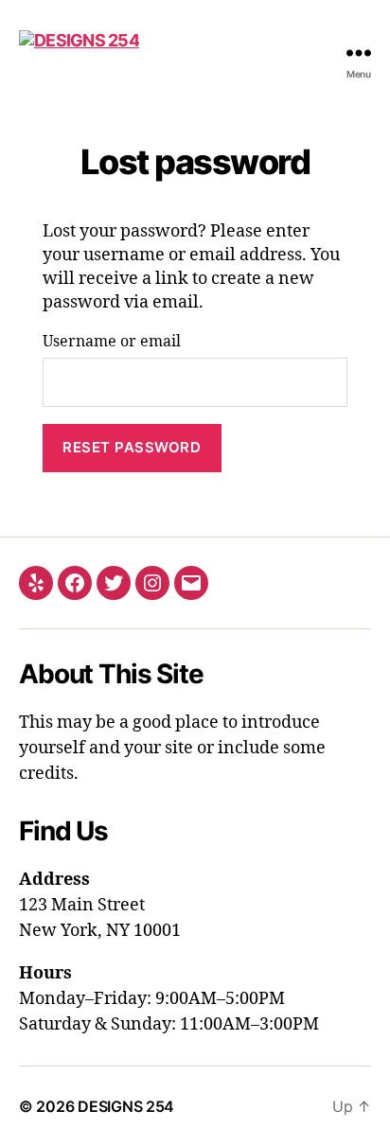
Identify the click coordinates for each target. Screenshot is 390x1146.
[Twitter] (114, 583)
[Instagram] (152, 583)
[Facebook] (75, 583)
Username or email (112, 341)
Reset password (131, 447)
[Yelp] (36, 583)
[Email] (191, 583)
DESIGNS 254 (126, 1106)
